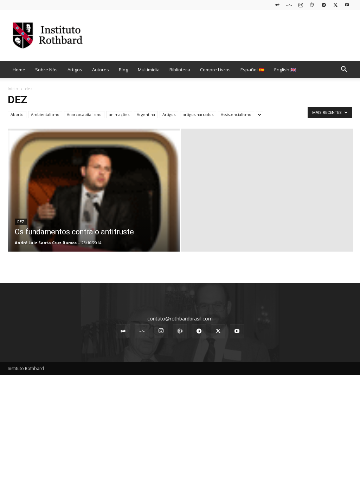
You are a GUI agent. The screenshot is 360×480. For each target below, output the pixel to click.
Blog (123, 69)
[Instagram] (300, 4)
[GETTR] (289, 4)
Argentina (146, 114)
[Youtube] (347, 4)
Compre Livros (215, 69)
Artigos (75, 69)
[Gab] (277, 4)
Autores (100, 69)
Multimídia (149, 69)
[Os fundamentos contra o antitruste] (94, 214)
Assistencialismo (236, 114)
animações (119, 114)
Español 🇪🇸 (252, 69)
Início (13, 89)
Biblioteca (179, 69)
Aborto (17, 114)
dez (20, 222)
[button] (343, 70)
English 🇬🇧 (285, 69)
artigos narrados (198, 114)
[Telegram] (324, 4)
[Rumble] (312, 4)
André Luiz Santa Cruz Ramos (46, 242)
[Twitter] (335, 4)
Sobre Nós (46, 69)
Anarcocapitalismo (84, 114)
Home (19, 69)
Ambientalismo (45, 114)
